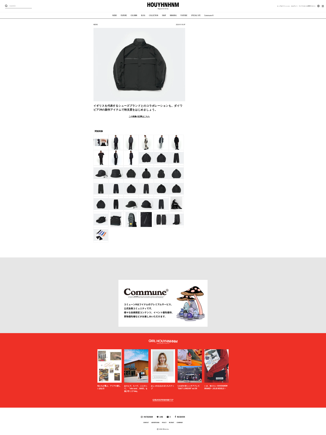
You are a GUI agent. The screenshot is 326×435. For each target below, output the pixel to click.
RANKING (173, 15)
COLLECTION (153, 15)
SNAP (164, 15)
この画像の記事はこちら (139, 116)
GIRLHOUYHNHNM (163, 400)
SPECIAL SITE (196, 15)
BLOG (143, 15)
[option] (109, 371)
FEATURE (124, 15)
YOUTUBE (183, 15)
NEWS (114, 15)
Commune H (208, 15)
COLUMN (134, 15)
